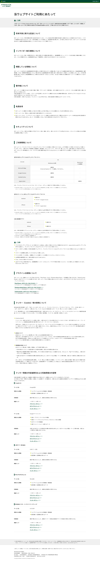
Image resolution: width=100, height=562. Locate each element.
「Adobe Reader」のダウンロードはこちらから (25, 291)
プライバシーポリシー (35, 404)
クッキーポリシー (34, 408)
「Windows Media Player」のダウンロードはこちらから (27, 287)
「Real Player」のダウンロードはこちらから (24, 283)
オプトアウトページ (34, 406)
